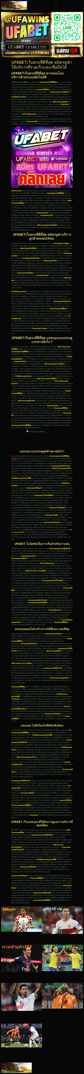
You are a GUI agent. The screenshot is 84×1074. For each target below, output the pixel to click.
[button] (56, 2)
